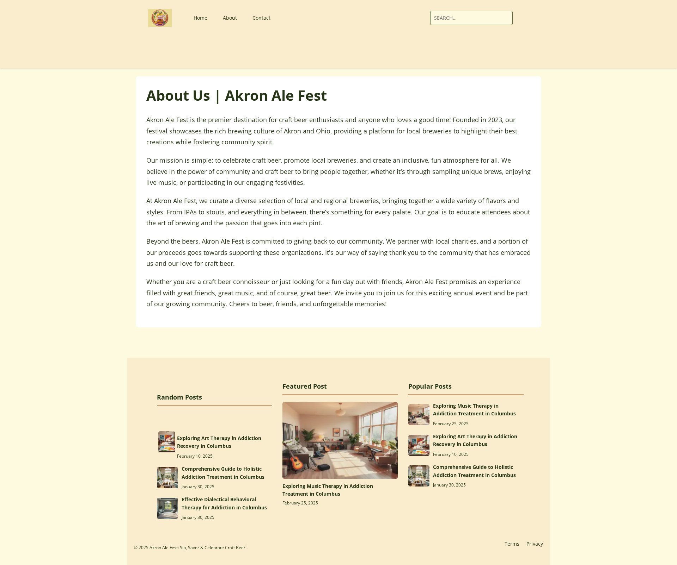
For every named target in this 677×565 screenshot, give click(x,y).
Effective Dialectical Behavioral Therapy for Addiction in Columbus (224, 503)
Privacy (534, 543)
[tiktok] (405, 18)
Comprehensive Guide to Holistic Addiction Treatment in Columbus (223, 472)
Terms (512, 543)
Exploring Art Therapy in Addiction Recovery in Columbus (219, 442)
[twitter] (396, 18)
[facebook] (387, 18)
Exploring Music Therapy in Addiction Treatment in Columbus (327, 490)
